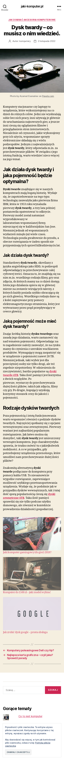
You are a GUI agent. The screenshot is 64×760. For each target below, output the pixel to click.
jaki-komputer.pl (32, 6)
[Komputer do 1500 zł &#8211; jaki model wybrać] (32, 573)
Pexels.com (48, 96)
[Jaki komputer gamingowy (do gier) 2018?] (32, 533)
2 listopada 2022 (46, 41)
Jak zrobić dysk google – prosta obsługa (25, 632)
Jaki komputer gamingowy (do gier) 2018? (27, 552)
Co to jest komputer (30, 716)
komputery (25, 41)
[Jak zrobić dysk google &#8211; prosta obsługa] (32, 613)
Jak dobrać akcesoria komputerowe (32, 19)
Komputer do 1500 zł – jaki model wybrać (27, 592)
